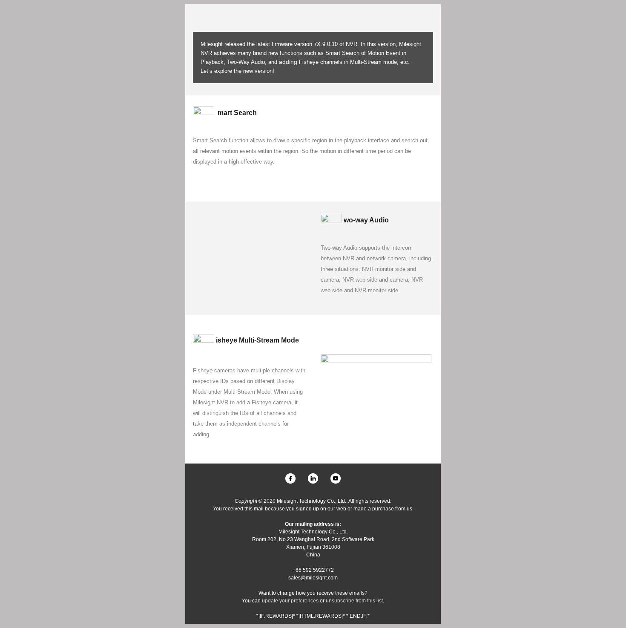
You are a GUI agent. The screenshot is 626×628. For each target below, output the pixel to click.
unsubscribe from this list (354, 601)
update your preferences (290, 601)
